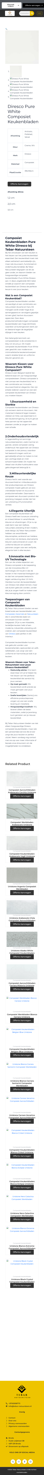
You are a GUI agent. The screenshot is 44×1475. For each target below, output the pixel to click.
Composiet (10, 614)
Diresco (12, 634)
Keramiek (19, 614)
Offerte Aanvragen (19, 184)
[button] (6, 29)
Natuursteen (32, 614)
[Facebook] (24, 1461)
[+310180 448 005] (13, 1461)
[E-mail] (18, 1461)
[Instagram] (30, 1461)
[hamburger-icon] (39, 13)
